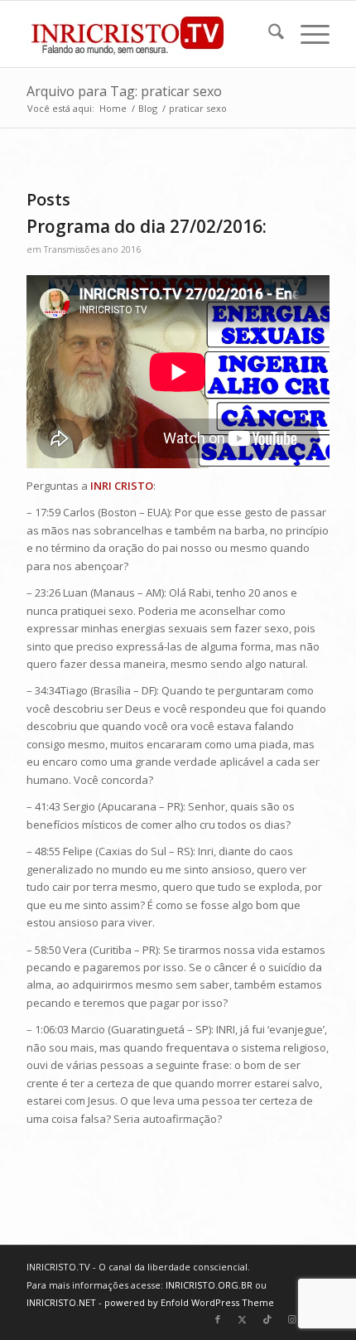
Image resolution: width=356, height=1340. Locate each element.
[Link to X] (242, 1319)
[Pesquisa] (268, 34)
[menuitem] (268, 34)
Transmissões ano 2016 (92, 249)
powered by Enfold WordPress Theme (189, 1302)
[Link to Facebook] (217, 1319)
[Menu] (307, 34)
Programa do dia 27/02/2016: (146, 226)
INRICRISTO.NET (61, 1302)
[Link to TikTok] (267, 1319)
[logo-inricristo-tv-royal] (147, 34)
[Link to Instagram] (292, 1319)
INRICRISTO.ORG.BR (209, 1285)
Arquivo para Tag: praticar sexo (124, 91)
